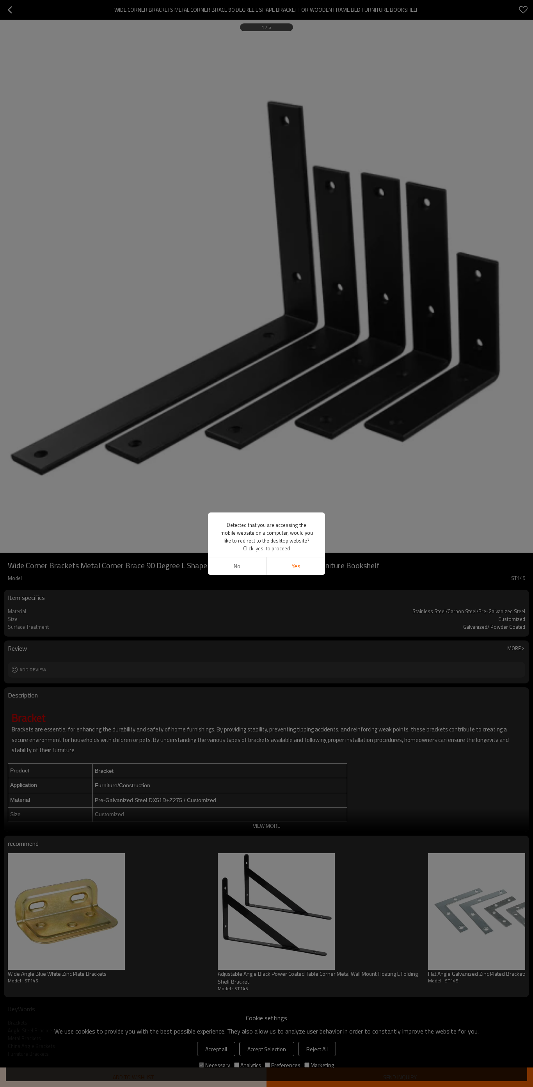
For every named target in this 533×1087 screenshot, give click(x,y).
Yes (295, 566)
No (237, 566)
